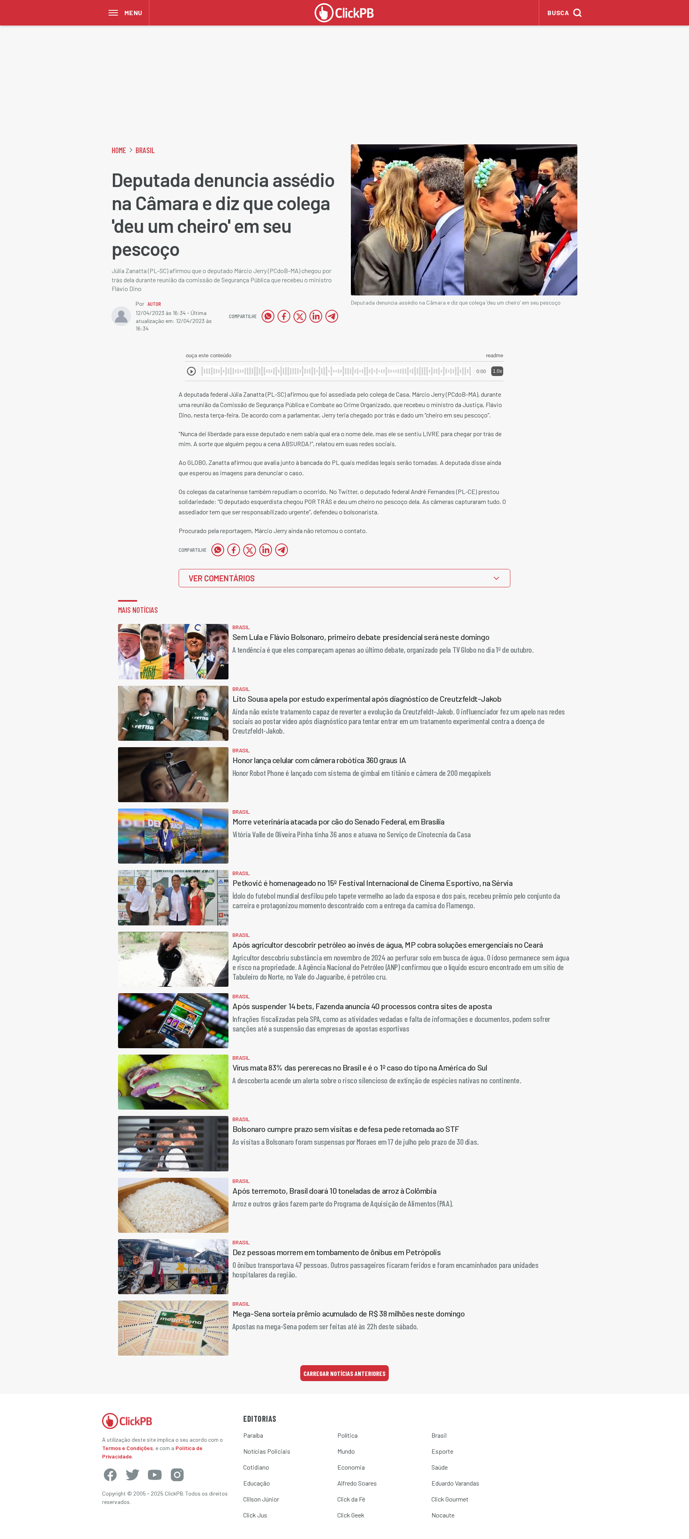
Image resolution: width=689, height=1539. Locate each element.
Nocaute (443, 1515)
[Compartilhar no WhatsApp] (268, 316)
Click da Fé (351, 1499)
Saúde (439, 1467)
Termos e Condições (127, 1448)
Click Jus (255, 1515)
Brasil (145, 150)
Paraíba (253, 1435)
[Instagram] (177, 1475)
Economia (351, 1467)
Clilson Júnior (261, 1499)
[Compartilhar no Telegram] (331, 316)
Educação (256, 1483)
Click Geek (350, 1515)
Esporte (442, 1451)
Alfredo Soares (357, 1483)
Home (119, 150)
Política (347, 1435)
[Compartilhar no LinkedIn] (315, 316)
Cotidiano (256, 1467)
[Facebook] (110, 1475)
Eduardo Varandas (455, 1483)
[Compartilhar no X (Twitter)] (299, 316)
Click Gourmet (450, 1499)
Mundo (346, 1451)
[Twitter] (132, 1475)
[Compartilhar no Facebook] (284, 316)
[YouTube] (155, 1475)
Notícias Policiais (266, 1451)
